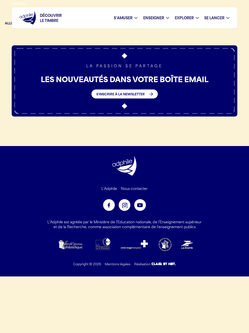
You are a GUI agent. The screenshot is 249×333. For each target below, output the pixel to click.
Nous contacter (134, 188)
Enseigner (153, 17)
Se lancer (214, 17)
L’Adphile (109, 188)
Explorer (184, 17)
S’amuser (123, 17)
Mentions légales (117, 263)
